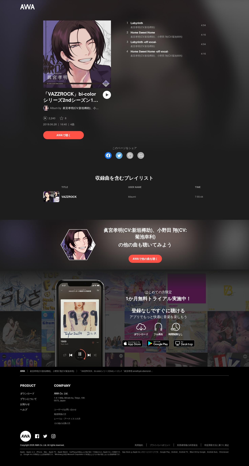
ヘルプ (23, 409)
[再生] (107, 95)
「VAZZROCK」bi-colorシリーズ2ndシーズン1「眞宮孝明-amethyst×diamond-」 (116, 370)
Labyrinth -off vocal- (143, 42)
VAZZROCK (69, 197)
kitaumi (132, 196)
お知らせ (25, 404)
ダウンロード (27, 393)
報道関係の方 (60, 413)
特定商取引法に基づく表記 (216, 444)
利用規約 (139, 444)
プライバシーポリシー (160, 444)
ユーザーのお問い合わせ (65, 409)
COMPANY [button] (62, 386)
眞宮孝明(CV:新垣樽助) (143, 27)
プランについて (28, 398)
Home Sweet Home (143, 32)
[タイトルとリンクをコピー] (130, 155)
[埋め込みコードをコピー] (140, 155)
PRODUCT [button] (28, 386)
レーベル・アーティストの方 (67, 418)
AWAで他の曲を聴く (145, 259)
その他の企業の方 (62, 423)
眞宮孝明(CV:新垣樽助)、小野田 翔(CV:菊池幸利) (92, 108)
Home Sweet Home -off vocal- (149, 51)
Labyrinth (137, 23)
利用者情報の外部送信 (187, 444)
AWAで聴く (63, 135)
